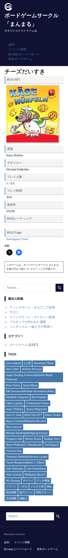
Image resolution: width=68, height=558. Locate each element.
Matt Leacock (14, 426)
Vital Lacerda (14, 474)
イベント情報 (17, 49)
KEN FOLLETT (33, 414)
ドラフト (11, 486)
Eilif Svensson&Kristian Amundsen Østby (30, 391)
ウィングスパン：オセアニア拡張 (32, 307)
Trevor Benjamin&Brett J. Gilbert (25, 462)
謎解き (23, 498)
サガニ (14, 312)
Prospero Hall (14, 438)
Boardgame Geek (17, 239)
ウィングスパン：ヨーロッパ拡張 (32, 317)
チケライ (28, 480)
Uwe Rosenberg (36, 468)
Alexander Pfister (44, 363)
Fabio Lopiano (14, 403)
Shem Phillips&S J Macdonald (23, 444)
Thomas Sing (14, 450)
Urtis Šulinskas (14, 468)
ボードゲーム (19, 344)
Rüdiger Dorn (52, 438)
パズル (23, 486)
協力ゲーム (26, 492)
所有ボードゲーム (20, 59)
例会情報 (11, 492)
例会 (16, 268)
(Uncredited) (13, 363)
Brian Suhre (13, 385)
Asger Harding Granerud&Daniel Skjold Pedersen (29, 377)
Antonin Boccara (32, 368)
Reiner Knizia (33, 438)
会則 (11, 44)
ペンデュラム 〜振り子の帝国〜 (31, 326)
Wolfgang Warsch (35, 474)
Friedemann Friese (37, 403)
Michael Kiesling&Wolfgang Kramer (27, 432)
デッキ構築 (43, 480)
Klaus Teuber (53, 414)
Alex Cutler (12, 368)
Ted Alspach (51, 444)
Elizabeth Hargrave (17, 397)
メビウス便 (37, 486)
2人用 (27, 363)
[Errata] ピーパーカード (24, 54)
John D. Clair (13, 414)
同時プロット (44, 492)
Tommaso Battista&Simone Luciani (26, 456)
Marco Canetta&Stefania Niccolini (26, 420)
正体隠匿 (11, 498)
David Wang (30, 385)
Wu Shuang (13, 480)
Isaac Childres (14, 409)
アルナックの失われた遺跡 (28, 321)
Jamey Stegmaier (36, 409)
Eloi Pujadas (39, 397)
